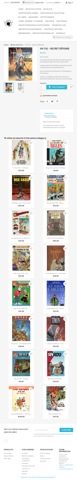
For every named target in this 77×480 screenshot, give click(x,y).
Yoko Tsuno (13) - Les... (21, 273)
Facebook (6, 441)
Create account (45, 458)
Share (47, 101)
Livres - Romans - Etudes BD (30, 21)
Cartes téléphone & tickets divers (34, 25)
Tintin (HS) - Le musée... (21, 168)
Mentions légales (28, 456)
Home (20, 9)
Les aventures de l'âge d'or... (21, 238)
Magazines (33, 17)
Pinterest (57, 101)
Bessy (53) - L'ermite (21, 379)
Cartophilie (61, 21)
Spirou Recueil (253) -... (56, 379)
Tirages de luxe (59, 25)
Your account (46, 449)
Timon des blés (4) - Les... (56, 344)
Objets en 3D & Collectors (52, 13)
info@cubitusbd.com (66, 469)
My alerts (43, 461)
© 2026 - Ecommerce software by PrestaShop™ (38, 477)
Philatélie (49, 21)
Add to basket (56, 87)
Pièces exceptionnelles (43, 33)
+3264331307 (15, 2)
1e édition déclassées (28, 13)
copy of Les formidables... (56, 238)
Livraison (25, 453)
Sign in (42, 456)
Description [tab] (49, 113)
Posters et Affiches (53, 29)
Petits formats (47, 17)
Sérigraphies (24, 33)
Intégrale (60, 33)
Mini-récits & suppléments (30, 29)
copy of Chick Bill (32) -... (21, 308)
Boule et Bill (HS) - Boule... (56, 203)
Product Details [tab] (51, 117)
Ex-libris (22, 17)
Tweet (52, 101)
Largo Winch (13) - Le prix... (56, 308)
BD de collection (33, 9)
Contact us (26, 468)
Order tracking (45, 453)
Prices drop (8, 453)
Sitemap (25, 471)
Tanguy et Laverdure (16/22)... (56, 168)
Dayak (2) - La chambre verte (21, 344)
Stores (24, 474)
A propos (25, 463)
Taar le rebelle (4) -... (55, 414)
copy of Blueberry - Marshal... (21, 414)
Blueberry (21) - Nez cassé (21, 203)
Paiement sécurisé (28, 466)
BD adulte (48, 9)
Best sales (7, 458)
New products (9, 456)
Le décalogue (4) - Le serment (55, 273)
